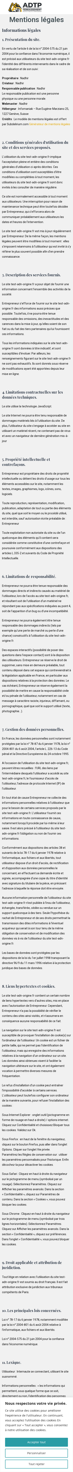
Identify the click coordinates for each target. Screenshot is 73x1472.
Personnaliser (36, 1453)
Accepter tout (36, 1442)
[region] (36, 1434)
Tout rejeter (37, 1464)
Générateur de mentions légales (49, 124)
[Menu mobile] (69, 7)
